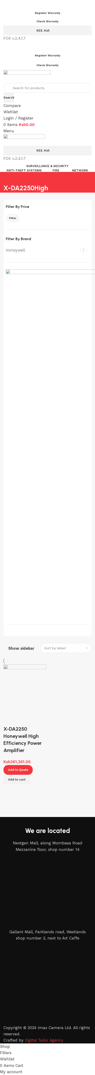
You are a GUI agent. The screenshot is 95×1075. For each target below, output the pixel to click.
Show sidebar (21, 648)
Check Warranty (47, 21)
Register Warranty (47, 13)
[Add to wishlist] (9, 720)
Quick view (22, 790)
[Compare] (9, 790)
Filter (12, 218)
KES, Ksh (43, 30)
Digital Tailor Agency (44, 1040)
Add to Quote (18, 770)
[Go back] (9, 178)
